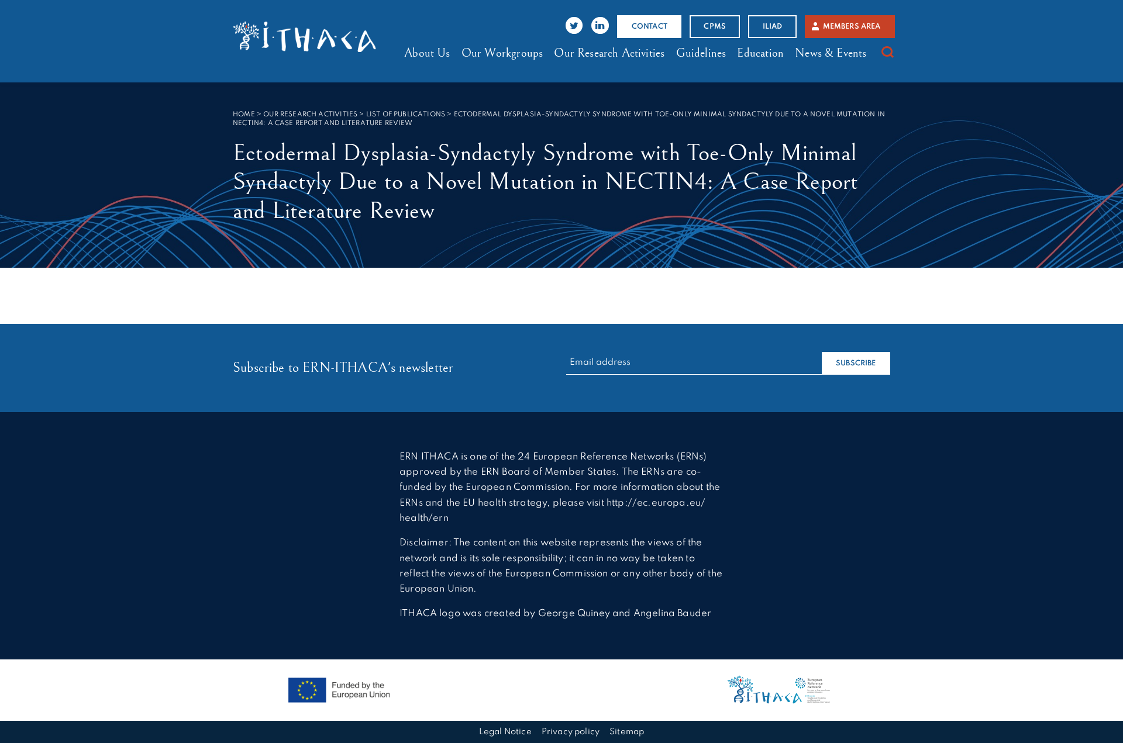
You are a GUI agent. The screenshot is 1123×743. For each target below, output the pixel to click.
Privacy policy (571, 732)
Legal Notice (505, 732)
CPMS (715, 26)
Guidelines (701, 53)
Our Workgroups (502, 53)
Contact (649, 26)
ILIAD (773, 26)
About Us (427, 53)
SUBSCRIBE (856, 363)
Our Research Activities (609, 53)
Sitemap (626, 732)
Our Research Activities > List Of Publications (354, 114)
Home (244, 114)
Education (760, 53)
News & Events (830, 53)
